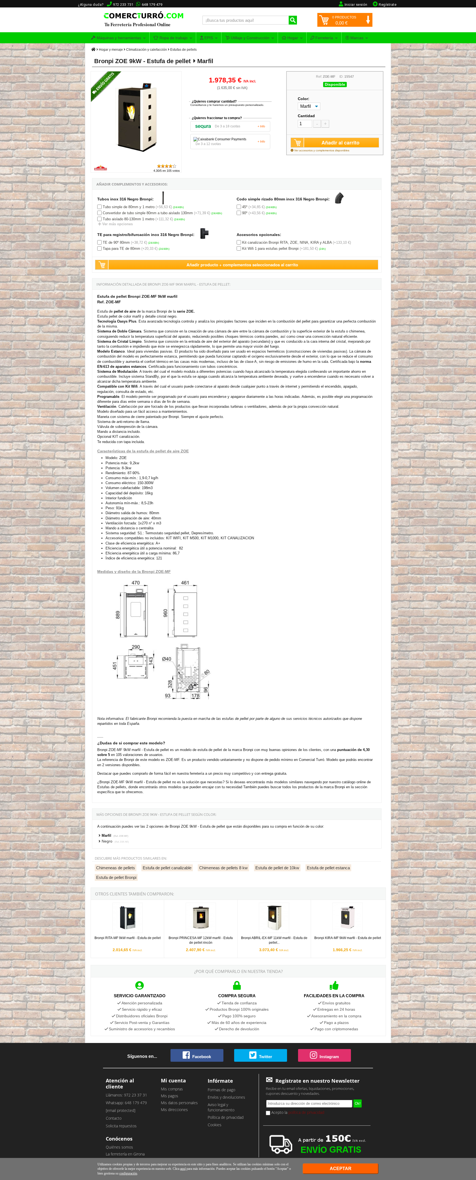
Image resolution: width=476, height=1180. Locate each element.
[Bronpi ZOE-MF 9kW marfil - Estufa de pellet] (136, 161)
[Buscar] (293, 20)
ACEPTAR (340, 1168)
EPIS (208, 38)
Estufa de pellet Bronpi (116, 877)
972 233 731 (123, 4)
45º (244, 207)
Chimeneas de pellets (115, 867)
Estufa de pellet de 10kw (277, 867)
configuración (128, 1173)
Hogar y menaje (111, 50)
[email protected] (120, 1110)
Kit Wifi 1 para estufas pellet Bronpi (270, 248)
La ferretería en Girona (125, 1154)
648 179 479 (152, 4)
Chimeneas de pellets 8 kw (223, 867)
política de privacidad (306, 1112)
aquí (183, 1169)
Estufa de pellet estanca (328, 867)
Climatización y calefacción (146, 50)
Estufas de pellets (183, 50)
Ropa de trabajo (173, 38)
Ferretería (323, 38)
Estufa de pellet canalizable (167, 867)
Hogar (292, 38)
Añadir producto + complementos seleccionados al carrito (242, 265)
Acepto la (297, 1112)
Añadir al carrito (340, 142)
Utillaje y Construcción (249, 38)
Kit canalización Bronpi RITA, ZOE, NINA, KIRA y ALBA (287, 242)
